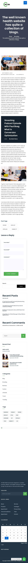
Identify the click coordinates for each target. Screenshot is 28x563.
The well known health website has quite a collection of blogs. (13, 306)
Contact (16, 514)
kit (12, 418)
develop (13, 225)
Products (3, 506)
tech (5, 421)
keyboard (6, 418)
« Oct (2, 544)
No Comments (20, 74)
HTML (12, 415)
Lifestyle (5, 392)
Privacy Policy (17, 509)
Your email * (7, 249)
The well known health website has (16, 363)
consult (13, 412)
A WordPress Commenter (9, 325)
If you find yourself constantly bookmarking (16, 355)
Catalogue (16, 506)
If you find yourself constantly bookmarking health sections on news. (13, 302)
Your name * (7, 242)
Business (5, 385)
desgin (4, 225)
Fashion (4, 389)
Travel (4, 396)
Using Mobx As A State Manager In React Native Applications (14, 315)
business (6, 412)
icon (17, 415)
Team (15, 511)
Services (16, 504)
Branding (5, 382)
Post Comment (12, 273)
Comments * (7, 257)
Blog (4, 378)
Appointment (4, 509)
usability (14, 229)
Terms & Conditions (5, 511)
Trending (5, 399)
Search (4, 283)
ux (17, 421)
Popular (5, 229)
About (2, 504)
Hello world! (5, 298)
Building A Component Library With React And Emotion (13, 310)
